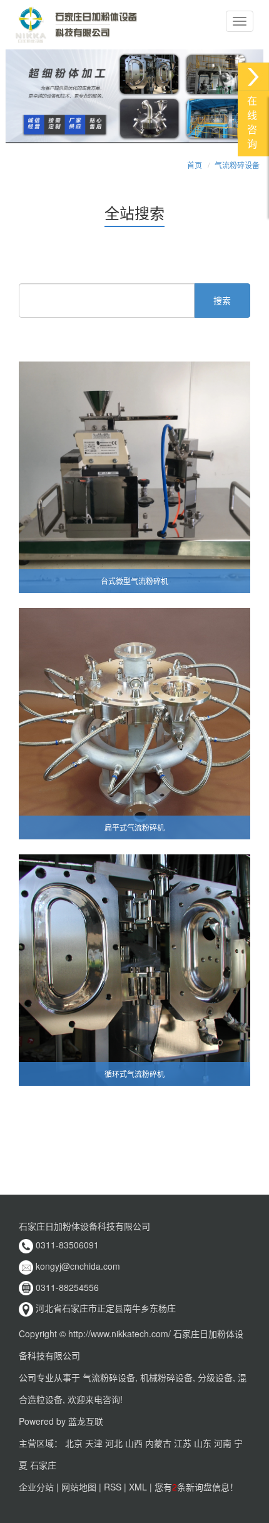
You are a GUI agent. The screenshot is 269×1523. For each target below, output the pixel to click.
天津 (94, 1443)
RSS (112, 1486)
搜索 (222, 300)
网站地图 (78, 1486)
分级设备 (215, 1377)
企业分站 (36, 1486)
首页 (194, 164)
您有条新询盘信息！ (196, 1486)
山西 (134, 1443)
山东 (202, 1443)
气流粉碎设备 (237, 164)
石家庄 (43, 1465)
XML (138, 1486)
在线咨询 (252, 122)
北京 (74, 1443)
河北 (114, 1443)
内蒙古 (158, 1443)
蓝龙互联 (85, 1421)
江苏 (182, 1443)
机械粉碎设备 (166, 1377)
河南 (222, 1443)
